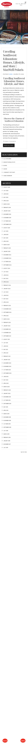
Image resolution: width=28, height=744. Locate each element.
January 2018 (6, 440)
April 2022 (5, 315)
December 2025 (7, 214)
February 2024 (7, 285)
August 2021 (6, 339)
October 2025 (7, 221)
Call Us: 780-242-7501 (21, 4)
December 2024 (7, 255)
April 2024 (6, 282)
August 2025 (6, 227)
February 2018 (6, 437)
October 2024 (7, 261)
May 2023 (5, 298)
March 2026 (6, 204)
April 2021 (5, 353)
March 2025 (6, 244)
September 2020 (7, 373)
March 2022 (6, 319)
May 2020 (5, 380)
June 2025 (5, 234)
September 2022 (7, 312)
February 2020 (7, 390)
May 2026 (5, 197)
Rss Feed (24, 452)
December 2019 (7, 397)
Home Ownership (7, 175)
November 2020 (7, 366)
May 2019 (5, 407)
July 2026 (5, 190)
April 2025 (5, 241)
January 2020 (6, 393)
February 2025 (7, 248)
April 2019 (5, 410)
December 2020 (7, 363)
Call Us (23, 740)
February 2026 (7, 207)
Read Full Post (8, 145)
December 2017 (7, 444)
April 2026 (6, 200)
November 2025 (7, 217)
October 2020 (7, 369)
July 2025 (5, 231)
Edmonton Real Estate (9, 162)
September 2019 (7, 403)
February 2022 (7, 322)
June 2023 (5, 295)
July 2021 (5, 342)
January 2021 (6, 359)
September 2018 (7, 427)
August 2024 (6, 268)
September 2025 (7, 224)
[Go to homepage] (8, 5)
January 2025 (6, 251)
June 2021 (5, 346)
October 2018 (6, 424)
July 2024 (5, 271)
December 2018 (7, 417)
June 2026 (5, 194)
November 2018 (7, 420)
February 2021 (6, 356)
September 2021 (7, 336)
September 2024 (7, 265)
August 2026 (6, 187)
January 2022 (6, 326)
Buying (5, 165)
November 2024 (7, 258)
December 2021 (7, 329)
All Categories (7, 158)
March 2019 (6, 413)
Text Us (5, 740)
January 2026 (6, 211)
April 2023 (6, 302)
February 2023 (7, 305)
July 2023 (5, 292)
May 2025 (5, 238)
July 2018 (5, 430)
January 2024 (6, 288)
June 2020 (5, 376)
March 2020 (6, 386)
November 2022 (7, 309)
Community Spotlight (9, 172)
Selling (5, 169)
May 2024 (5, 278)
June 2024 (5, 275)
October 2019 (6, 400)
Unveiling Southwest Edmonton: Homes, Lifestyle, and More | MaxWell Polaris (14, 60)
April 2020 (6, 383)
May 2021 (5, 349)
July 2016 (5, 447)
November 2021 (7, 332)
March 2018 (6, 434)
